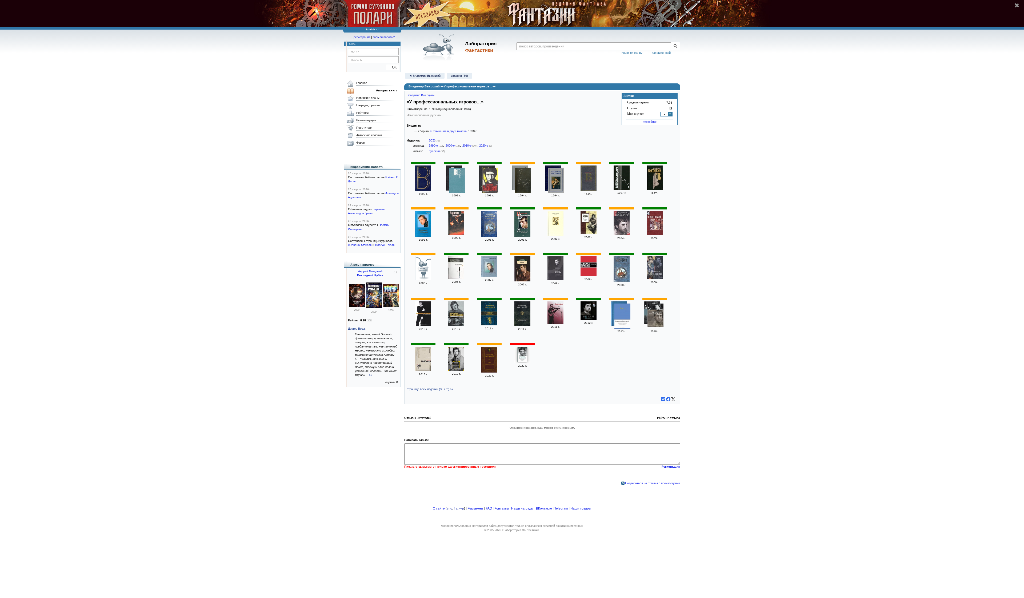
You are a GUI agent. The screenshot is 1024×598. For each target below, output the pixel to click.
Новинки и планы (367, 97)
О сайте (439, 508)
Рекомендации (366, 120)
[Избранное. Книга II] (423, 279)
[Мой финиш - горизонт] (489, 275)
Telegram (561, 508)
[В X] (673, 399)
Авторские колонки (369, 135)
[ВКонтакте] (663, 399)
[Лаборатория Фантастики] (440, 47)
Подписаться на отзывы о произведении (652, 483)
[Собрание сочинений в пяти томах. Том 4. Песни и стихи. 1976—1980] (621, 188)
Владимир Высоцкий (420, 95)
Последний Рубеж (370, 275)
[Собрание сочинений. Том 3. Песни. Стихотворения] (588, 275)
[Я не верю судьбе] (588, 233)
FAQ (489, 508)
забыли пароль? (384, 37)
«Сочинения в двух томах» (448, 131)
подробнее (650, 121)
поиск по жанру (632, 52)
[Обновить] (395, 274)
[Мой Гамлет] (456, 277)
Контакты (501, 508)
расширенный (661, 52)
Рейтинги (362, 112)
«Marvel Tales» (385, 245)
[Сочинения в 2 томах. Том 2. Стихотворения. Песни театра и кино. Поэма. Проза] (555, 234)
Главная (361, 82)
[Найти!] (675, 46)
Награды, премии (368, 105)
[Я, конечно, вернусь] (489, 235)
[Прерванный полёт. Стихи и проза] (456, 369)
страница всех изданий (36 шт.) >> (430, 389)
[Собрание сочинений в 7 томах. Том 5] (556, 181)
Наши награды (522, 508)
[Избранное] (654, 234)
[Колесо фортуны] (555, 279)
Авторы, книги (387, 90)
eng (449, 508)
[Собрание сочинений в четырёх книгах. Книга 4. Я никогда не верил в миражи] (654, 189)
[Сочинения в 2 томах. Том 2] (423, 235)
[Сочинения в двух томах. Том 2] (457, 181)
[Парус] (522, 280)
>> (370, 375)
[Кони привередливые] (423, 324)
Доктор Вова (356, 328)
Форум (360, 142)
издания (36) (459, 75)
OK (392, 67)
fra (456, 508)
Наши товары (580, 508)
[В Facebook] (668, 399)
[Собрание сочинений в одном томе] (489, 324)
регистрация (362, 37)
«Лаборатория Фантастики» (520, 530)
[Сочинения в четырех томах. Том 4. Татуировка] (490, 181)
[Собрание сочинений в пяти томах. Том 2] (423, 370)
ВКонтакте (544, 508)
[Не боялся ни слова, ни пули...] (654, 278)
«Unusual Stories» (360, 245)
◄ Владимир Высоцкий (425, 75)
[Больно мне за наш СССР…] (588, 318)
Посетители (364, 127)
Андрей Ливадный (370, 271)
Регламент (475, 508)
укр (461, 508)
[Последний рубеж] (357, 305)
